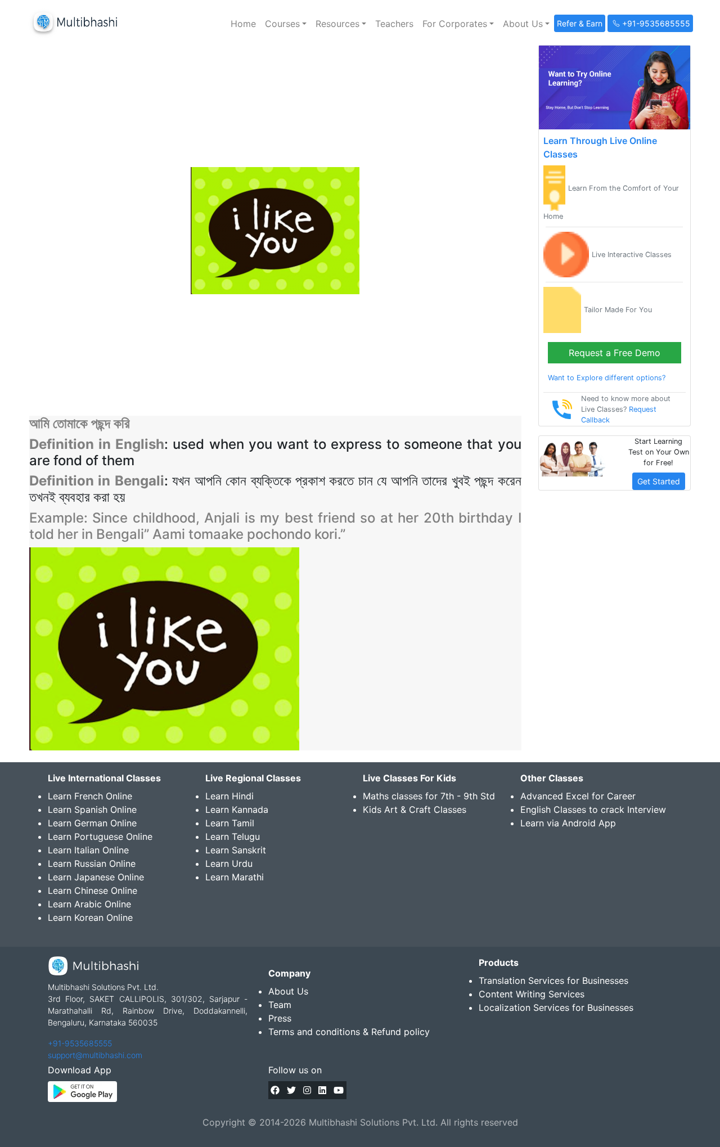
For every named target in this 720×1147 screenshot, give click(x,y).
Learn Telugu (232, 836)
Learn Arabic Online (89, 904)
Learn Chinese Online (92, 890)
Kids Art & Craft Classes (414, 809)
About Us (288, 991)
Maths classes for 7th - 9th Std (429, 796)
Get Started (658, 481)
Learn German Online (92, 823)
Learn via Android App (568, 823)
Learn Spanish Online (92, 809)
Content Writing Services (531, 994)
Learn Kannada (236, 809)
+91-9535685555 (80, 1043)
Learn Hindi (229, 796)
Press (279, 1018)
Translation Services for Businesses (553, 980)
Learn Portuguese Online (100, 836)
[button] (285, 23)
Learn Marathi (234, 877)
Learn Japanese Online (96, 877)
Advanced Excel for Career (578, 796)
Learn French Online (90, 796)
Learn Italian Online (88, 850)
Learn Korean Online (90, 917)
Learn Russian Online (92, 863)
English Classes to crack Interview (593, 809)
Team (279, 1004)
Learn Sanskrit (235, 850)
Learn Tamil (229, 823)
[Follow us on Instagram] (307, 1090)
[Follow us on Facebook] (275, 1090)
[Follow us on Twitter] (291, 1090)
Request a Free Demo (614, 352)
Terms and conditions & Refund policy (349, 1031)
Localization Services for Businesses (556, 1007)
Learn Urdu (229, 863)
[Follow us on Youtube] (338, 1090)
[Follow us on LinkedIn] (322, 1090)
